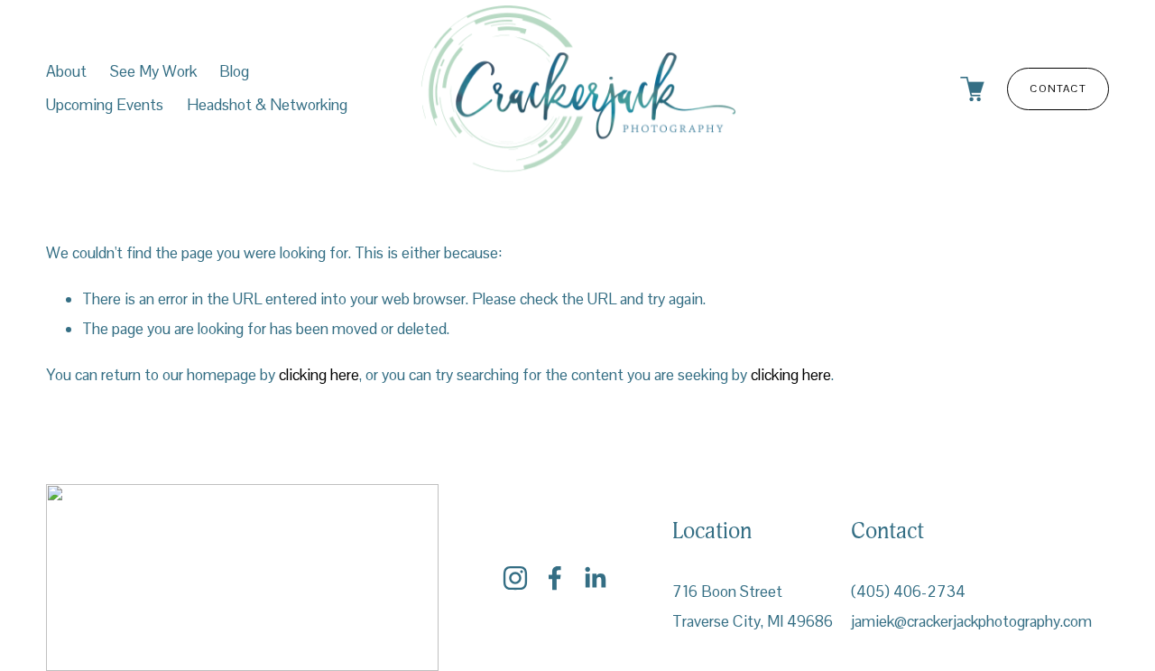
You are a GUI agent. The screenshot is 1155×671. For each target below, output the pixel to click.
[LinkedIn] (594, 578)
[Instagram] (515, 578)
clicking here (319, 375)
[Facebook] (555, 578)
